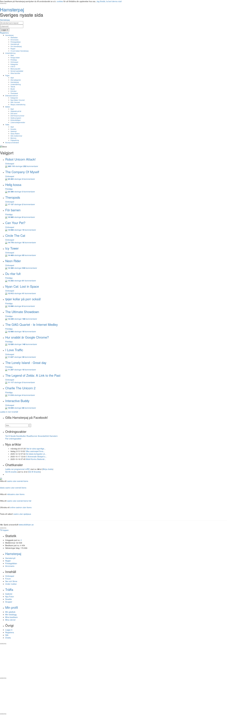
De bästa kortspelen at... (36, 454)
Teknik (13, 86)
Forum (8, 578)
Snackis (13, 129)
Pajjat (7, 75)
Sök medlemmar (16, 136)
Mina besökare (11, 617)
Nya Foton (9, 596)
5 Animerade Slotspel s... (36, 456)
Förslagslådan (16, 42)
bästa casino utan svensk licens (13, 487)
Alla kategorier (16, 80)
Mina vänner (10, 619)
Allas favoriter (15, 73)
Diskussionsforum (11, 95)
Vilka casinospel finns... (35, 451)
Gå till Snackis (34, 471)
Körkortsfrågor (16, 120)
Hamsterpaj (9, 35)
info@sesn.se (137, 641)
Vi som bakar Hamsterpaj (20, 51)
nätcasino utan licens (15, 494)
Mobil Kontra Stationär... (36, 459)
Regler (13, 48)
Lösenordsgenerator (18, 122)
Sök (6, 635)
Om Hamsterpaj (16, 46)
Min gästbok (10, 612)
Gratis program (16, 118)
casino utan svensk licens (17, 481)
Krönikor (14, 91)
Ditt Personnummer (17, 116)
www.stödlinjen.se (26, 524)
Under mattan (11, 584)
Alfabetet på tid (16, 111)
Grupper (8, 601)
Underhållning (10, 53)
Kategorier (14, 64)
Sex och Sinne (11, 581)
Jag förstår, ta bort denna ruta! (109, 1)
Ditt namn (14, 113)
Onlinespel (14, 62)
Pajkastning (15, 140)
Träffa (7, 124)
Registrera (9, 632)
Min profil (11, 607)
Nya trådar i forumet (18, 100)
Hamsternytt (15, 44)
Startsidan (14, 37)
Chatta (8, 637)
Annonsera (14, 40)
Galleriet (14, 131)
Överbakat (14, 93)
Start (12, 55)
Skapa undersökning (18, 104)
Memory (13, 138)
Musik (13, 89)
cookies (60, 1)
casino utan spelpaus (22, 514)
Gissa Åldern (15, 133)
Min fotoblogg (11, 614)
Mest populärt (15, 69)
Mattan (7, 107)
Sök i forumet (15, 102)
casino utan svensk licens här (19, 500)
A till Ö (13, 66)
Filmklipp (14, 60)
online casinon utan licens (21, 507)
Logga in (8, 629)
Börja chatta (48, 469)
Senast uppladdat (17, 71)
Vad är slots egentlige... (36, 448)
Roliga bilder (15, 57)
